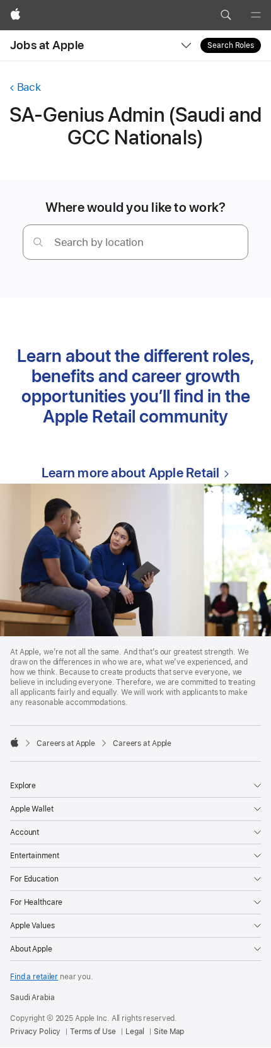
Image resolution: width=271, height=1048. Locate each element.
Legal (134, 1031)
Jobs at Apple (47, 45)
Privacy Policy (35, 1031)
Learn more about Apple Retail (130, 472)
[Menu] (256, 15)
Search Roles (230, 45)
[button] (225, 15)
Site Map (169, 1031)
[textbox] (135, 242)
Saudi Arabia (32, 997)
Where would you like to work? (135, 207)
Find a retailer (34, 976)
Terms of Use (93, 1031)
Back (28, 87)
